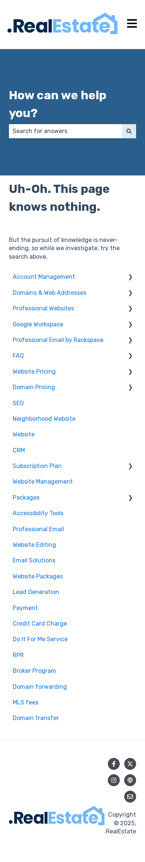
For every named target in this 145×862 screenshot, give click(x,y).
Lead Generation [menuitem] (36, 591)
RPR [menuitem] (18, 655)
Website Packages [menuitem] (38, 576)
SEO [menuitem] (18, 403)
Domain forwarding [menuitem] (40, 686)
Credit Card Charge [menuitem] (40, 623)
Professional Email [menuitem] (38, 529)
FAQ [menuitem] (18, 355)
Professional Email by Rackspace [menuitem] (58, 339)
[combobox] (65, 131)
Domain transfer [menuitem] (36, 717)
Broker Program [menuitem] (34, 670)
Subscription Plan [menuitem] (37, 465)
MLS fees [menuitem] (25, 702)
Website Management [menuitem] (43, 481)
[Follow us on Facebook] (114, 764)
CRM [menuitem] (19, 450)
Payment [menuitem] (25, 607)
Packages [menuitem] (26, 497)
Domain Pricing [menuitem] (34, 387)
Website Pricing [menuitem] (34, 371)
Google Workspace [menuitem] (38, 324)
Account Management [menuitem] (44, 276)
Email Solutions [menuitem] (34, 560)
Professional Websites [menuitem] (43, 308)
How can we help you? (57, 104)
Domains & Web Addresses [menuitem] (49, 292)
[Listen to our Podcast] (130, 780)
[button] (130, 277)
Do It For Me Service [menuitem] (40, 639)
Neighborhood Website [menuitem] (44, 418)
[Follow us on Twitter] (130, 764)
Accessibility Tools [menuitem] (38, 513)
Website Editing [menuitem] (34, 544)
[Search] (129, 131)
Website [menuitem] (24, 434)
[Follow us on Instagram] (114, 780)
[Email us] (130, 797)
